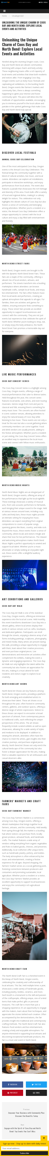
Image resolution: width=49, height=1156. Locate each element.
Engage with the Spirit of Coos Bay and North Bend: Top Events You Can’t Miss (22, 1128)
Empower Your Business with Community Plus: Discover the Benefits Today (26, 1112)
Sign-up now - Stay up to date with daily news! (24, 1143)
